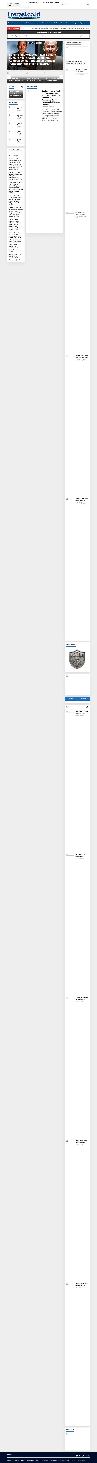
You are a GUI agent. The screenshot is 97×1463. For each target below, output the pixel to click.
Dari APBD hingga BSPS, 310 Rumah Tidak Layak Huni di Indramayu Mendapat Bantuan (41, 28)
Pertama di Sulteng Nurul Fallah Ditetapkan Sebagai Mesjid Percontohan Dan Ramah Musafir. (16, 176)
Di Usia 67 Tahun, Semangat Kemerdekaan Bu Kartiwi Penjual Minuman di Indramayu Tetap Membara (80, 855)
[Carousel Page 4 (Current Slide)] (18, 95)
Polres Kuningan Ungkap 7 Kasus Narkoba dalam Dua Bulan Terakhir (20, 132)
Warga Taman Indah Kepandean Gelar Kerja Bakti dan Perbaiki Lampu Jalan (15, 92)
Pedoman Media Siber (50, 1460)
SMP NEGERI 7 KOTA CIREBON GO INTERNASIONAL (81, 712)
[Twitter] (79, 1455)
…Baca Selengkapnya (52, 120)
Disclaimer (39, 1460)
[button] (88, 4)
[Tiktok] (88, 1455)
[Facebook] (76, 1455)
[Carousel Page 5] (20, 95)
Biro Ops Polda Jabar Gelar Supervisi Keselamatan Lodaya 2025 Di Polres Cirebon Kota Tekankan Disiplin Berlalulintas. (20, 108)
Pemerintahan (45, 106)
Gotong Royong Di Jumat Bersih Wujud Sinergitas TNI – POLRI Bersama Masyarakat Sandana (20, 140)
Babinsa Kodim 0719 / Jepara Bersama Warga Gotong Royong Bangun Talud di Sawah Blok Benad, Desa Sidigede (81, 499)
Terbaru (83, 698)
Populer (71, 698)
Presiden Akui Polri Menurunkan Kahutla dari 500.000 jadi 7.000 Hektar (54, 79)
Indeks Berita (81, 1460)
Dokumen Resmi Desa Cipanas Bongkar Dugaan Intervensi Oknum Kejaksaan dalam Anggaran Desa (20, 124)
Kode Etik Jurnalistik (63, 1460)
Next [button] (86, 684)
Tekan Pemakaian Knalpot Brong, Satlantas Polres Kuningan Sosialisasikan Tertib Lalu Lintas (34, 79)
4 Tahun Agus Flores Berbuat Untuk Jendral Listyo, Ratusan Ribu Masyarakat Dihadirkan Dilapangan (81, 998)
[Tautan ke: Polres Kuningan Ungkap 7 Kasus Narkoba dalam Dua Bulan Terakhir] (12, 133)
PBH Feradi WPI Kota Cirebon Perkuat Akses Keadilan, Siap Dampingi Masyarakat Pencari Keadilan (81, 1284)
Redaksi (11, 156)
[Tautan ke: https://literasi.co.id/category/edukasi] (22, 87)
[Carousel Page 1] (11, 95)
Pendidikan (51, 106)
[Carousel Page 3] (16, 95)
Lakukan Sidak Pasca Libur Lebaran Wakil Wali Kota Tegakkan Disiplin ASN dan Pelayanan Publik (15, 199)
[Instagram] (82, 1455)
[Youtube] (85, 1455)
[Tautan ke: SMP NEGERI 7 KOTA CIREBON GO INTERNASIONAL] (70, 781)
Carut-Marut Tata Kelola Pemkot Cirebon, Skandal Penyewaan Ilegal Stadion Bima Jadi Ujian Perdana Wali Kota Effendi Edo (81, 213)
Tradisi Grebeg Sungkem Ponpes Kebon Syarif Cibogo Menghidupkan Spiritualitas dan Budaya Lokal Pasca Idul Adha (15, 224)
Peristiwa (44, 108)
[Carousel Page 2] (14, 95)
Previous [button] (68, 684)
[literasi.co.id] (23, 15)
